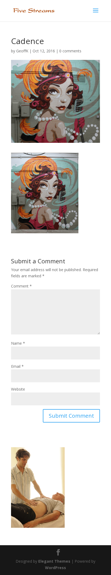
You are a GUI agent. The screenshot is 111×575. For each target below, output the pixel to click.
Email (17, 366)
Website (18, 389)
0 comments (70, 50)
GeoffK (22, 50)
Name (18, 343)
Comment (21, 286)
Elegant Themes (54, 561)
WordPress (55, 567)
